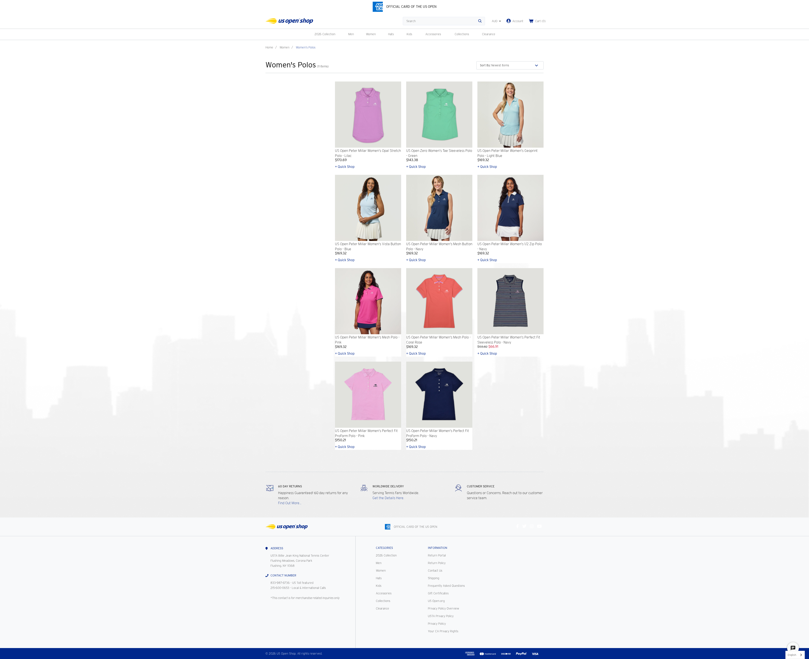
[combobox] (795, 655)
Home (269, 47)
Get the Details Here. (388, 498)
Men (351, 34)
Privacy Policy (437, 623)
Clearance (488, 34)
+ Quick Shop (345, 167)
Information (437, 547)
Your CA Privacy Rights (443, 631)
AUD (494, 21)
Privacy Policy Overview (443, 608)
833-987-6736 (280, 582)
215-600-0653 (280, 587)
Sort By (485, 65)
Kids (409, 34)
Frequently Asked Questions (446, 585)
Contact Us (435, 570)
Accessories (433, 34)
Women (371, 34)
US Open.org (436, 601)
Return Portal (437, 555)
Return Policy (437, 563)
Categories (384, 547)
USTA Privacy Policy (441, 616)
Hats (391, 34)
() (540, 21)
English (792, 654)
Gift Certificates (438, 593)
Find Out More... (289, 503)
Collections (462, 34)
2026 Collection (325, 34)
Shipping (433, 578)
